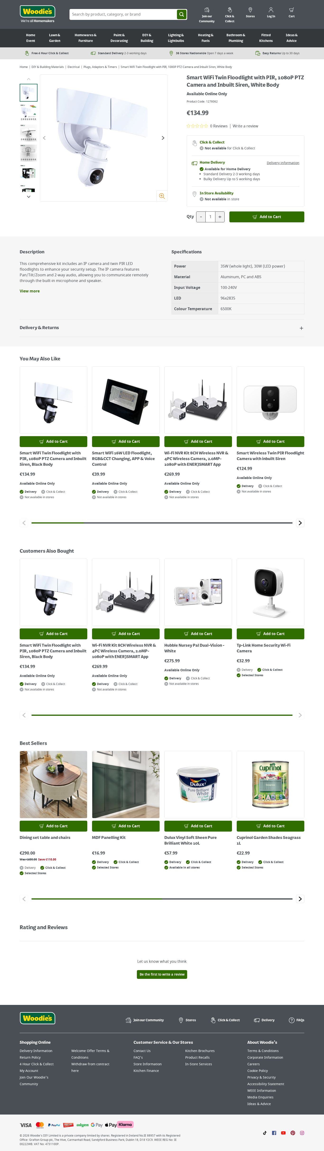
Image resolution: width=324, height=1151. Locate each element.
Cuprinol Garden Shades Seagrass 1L (269, 841)
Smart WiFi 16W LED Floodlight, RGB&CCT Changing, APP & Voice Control (123, 459)
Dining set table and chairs (45, 838)
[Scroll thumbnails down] (28, 197)
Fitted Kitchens (266, 38)
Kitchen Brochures (200, 1050)
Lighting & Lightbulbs (176, 38)
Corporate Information (265, 1057)
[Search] (181, 14)
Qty (190, 217)
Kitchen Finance (146, 1070)
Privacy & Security (261, 1077)
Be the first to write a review (162, 974)
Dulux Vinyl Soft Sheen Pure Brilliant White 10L (190, 841)
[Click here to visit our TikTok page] (265, 1133)
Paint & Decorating (119, 38)
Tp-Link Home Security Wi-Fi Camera (264, 648)
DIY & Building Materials (48, 67)
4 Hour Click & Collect (37, 1064)
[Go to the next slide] (163, 138)
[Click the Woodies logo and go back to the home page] (37, 14)
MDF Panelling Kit (109, 838)
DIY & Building (147, 38)
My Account (29, 1070)
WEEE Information (261, 1090)
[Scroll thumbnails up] (28, 79)
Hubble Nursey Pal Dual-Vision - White (194, 648)
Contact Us (142, 1050)
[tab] (28, 93)
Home (24, 67)
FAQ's (138, 1057)
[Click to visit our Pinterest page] (293, 1133)
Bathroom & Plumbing (236, 38)
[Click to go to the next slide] (300, 523)
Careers (253, 1064)
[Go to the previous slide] (44, 138)
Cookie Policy (257, 1070)
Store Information (148, 1064)
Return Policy (30, 1057)
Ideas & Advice (292, 38)
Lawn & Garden (54, 38)
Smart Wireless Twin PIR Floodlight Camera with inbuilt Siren (270, 456)
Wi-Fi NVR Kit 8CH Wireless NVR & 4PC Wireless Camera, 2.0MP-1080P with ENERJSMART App (196, 459)
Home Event (30, 38)
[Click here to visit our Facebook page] (274, 1133)
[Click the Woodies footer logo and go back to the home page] (37, 1021)
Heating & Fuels (205, 38)
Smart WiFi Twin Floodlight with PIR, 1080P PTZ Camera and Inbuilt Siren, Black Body (53, 459)
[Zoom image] (161, 195)
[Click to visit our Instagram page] (302, 1133)
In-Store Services (198, 1064)
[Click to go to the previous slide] (24, 523)
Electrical (74, 67)
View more (30, 291)
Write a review (245, 126)
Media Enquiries (260, 1097)
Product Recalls (197, 1057)
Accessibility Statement (265, 1084)
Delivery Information (36, 1050)
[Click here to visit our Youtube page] (283, 1133)
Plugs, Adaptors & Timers (100, 67)
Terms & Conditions (263, 1050)
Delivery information (283, 163)
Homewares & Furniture (86, 38)
